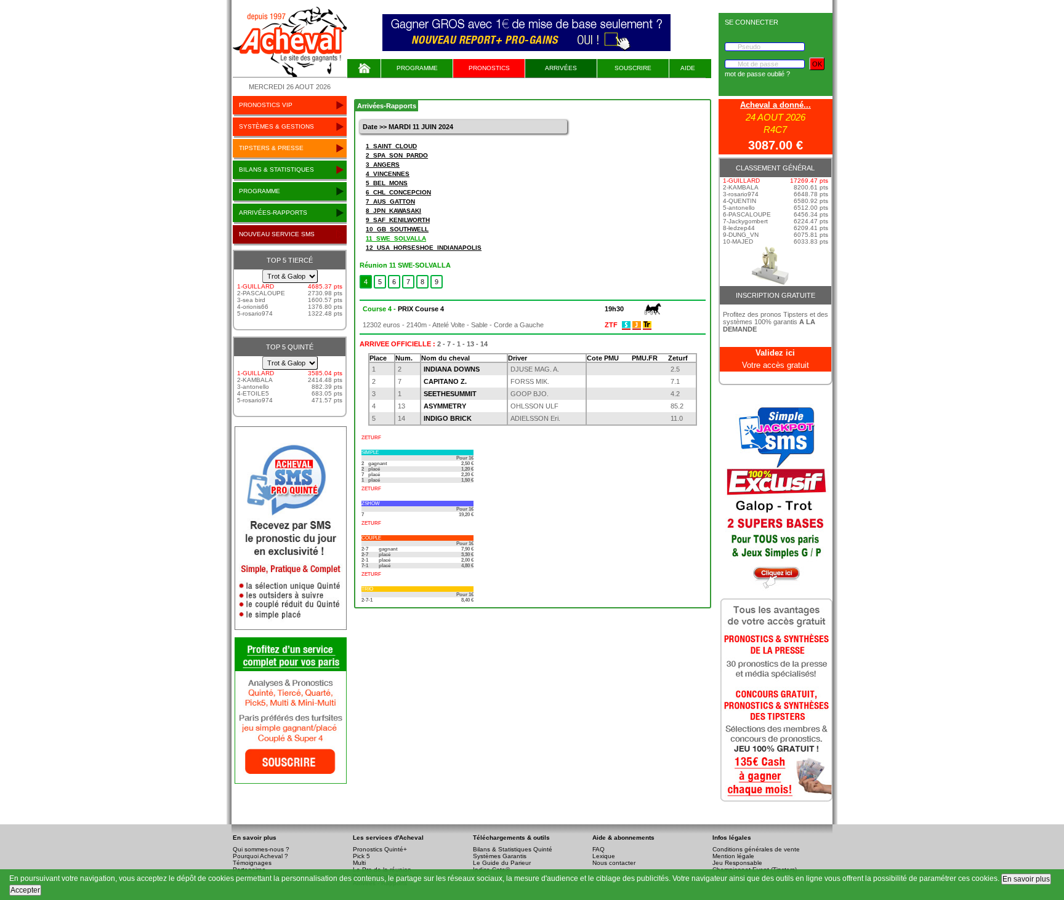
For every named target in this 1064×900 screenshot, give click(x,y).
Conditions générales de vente (756, 849)
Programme (417, 68)
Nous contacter (613, 862)
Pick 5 (361, 856)
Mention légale (733, 856)
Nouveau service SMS (277, 234)
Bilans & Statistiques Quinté (512, 849)
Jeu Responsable (737, 862)
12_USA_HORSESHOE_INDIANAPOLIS (424, 247)
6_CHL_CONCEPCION (398, 192)
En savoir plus (1026, 879)
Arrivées (561, 68)
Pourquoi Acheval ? (260, 856)
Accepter (25, 890)
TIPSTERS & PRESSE (271, 148)
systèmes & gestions (276, 126)
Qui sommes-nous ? (261, 849)
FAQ (598, 849)
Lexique (603, 856)
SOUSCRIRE (633, 68)
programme (259, 191)
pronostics (489, 68)
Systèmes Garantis (499, 856)
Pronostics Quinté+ (380, 849)
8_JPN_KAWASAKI (393, 210)
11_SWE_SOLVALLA (396, 238)
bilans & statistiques (276, 169)
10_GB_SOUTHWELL (397, 229)
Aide (687, 68)
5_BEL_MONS (387, 183)
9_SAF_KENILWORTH (398, 220)
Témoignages (252, 862)
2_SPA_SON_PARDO (397, 155)
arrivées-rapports (273, 212)
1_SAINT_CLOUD (391, 146)
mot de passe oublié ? (757, 74)
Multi (359, 862)
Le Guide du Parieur (502, 862)
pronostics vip (265, 105)
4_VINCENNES (387, 173)
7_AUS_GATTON (390, 201)
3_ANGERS (383, 164)
